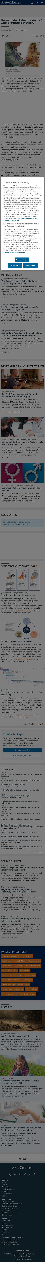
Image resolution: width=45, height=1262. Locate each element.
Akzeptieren (30, 265)
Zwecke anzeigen (22, 260)
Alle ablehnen (14, 265)
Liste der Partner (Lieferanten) (14, 252)
